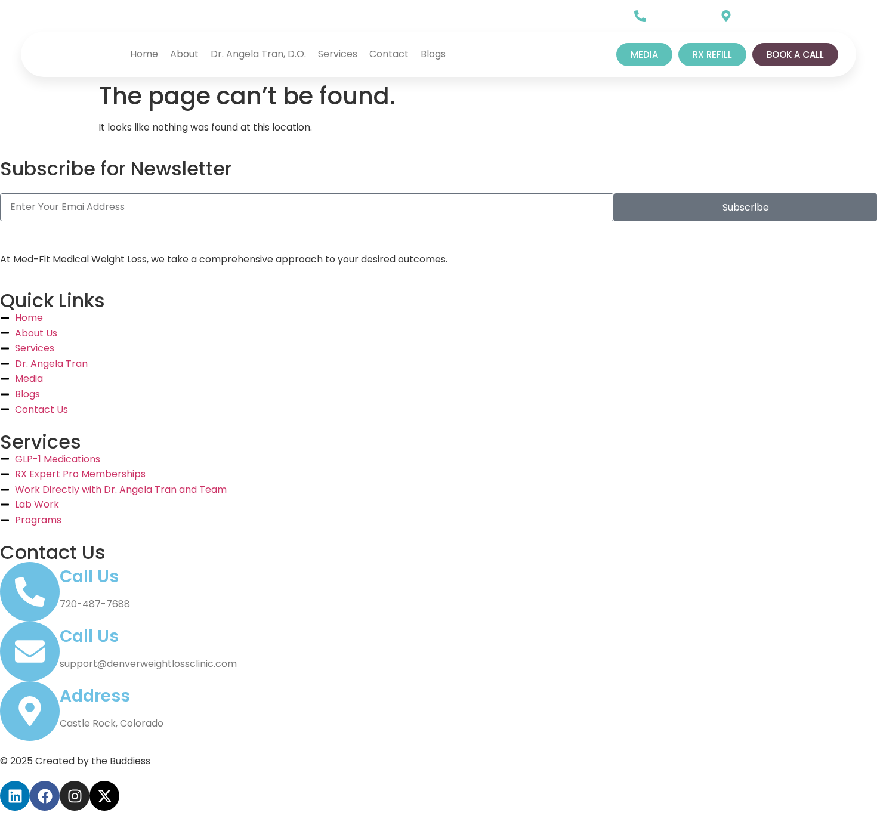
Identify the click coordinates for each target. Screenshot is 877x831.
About (184, 54)
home (144, 54)
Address (95, 696)
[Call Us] (640, 16)
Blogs (433, 54)
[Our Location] (726, 16)
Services (337, 54)
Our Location (767, 12)
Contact (389, 54)
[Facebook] (82, 17)
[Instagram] (107, 17)
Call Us (668, 12)
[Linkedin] (57, 17)
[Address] (30, 711)
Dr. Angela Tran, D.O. (258, 54)
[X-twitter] (132, 17)
